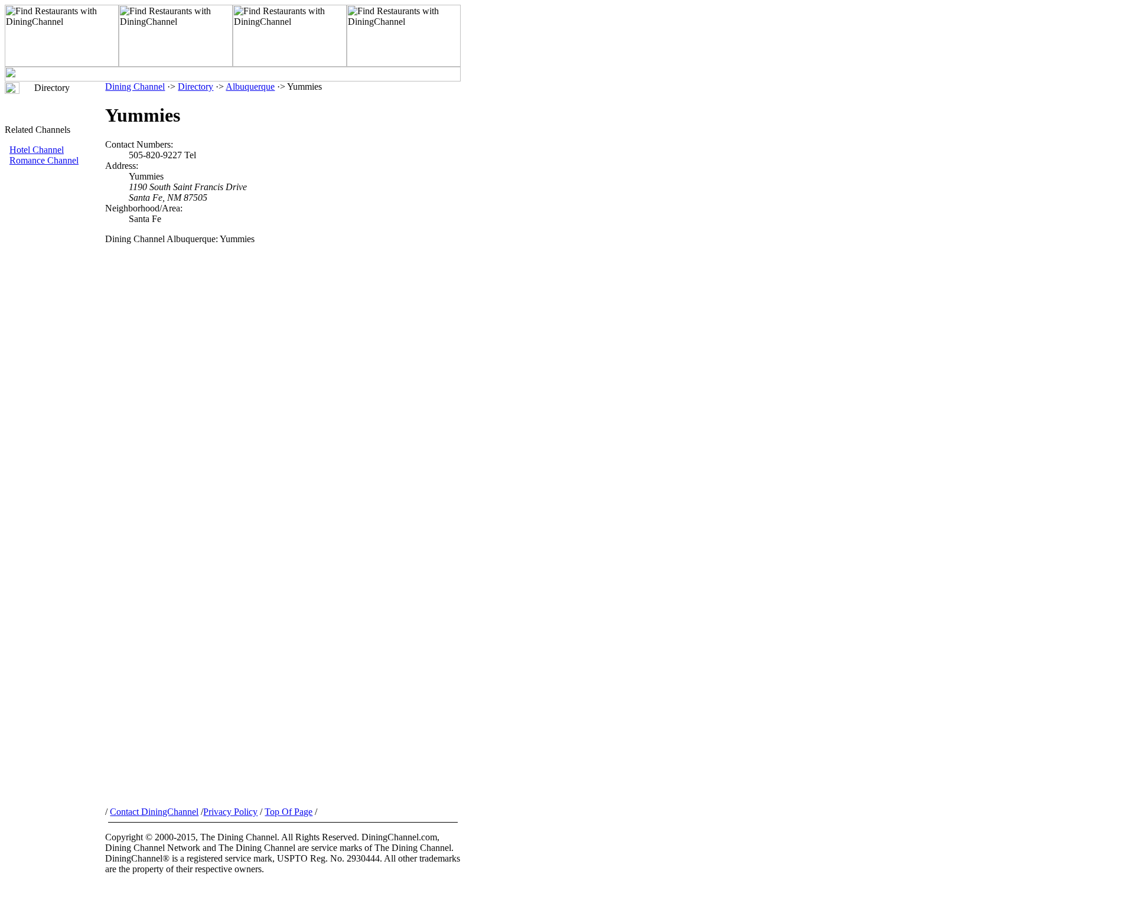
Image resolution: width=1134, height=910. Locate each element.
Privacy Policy (230, 812)
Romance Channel (44, 160)
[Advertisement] (55, 364)
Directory (195, 86)
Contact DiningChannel (154, 812)
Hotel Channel (36, 150)
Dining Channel (135, 86)
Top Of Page (288, 812)
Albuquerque (250, 86)
